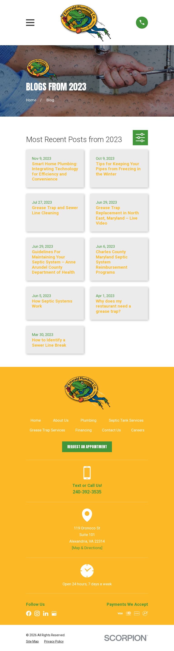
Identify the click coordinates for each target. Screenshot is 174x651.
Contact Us (111, 430)
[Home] (85, 22)
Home (36, 420)
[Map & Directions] (87, 548)
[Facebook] (28, 613)
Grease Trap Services (47, 430)
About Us (60, 420)
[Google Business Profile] (54, 613)
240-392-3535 (87, 492)
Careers (137, 430)
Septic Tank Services (126, 420)
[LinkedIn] (45, 613)
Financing (83, 430)
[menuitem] (32, 641)
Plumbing (89, 420)
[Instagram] (37, 613)
